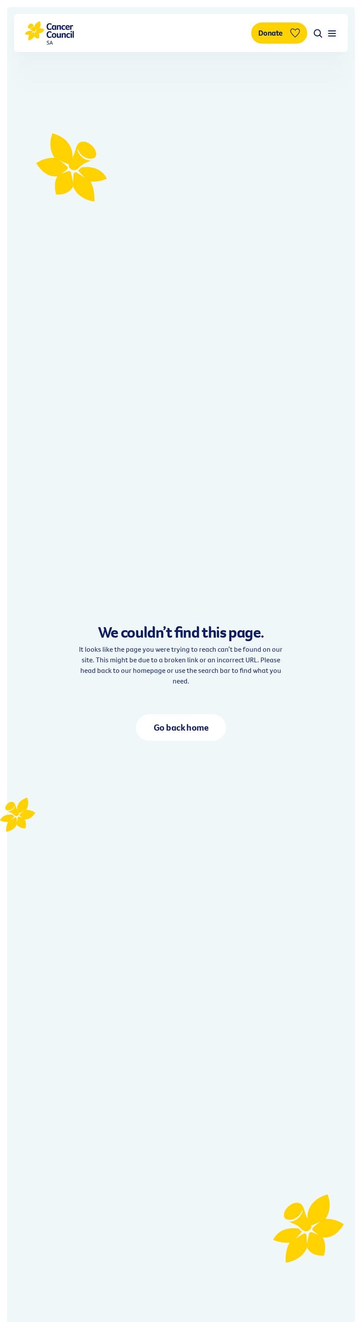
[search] (318, 33)
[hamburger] (332, 33)
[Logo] (49, 33)
